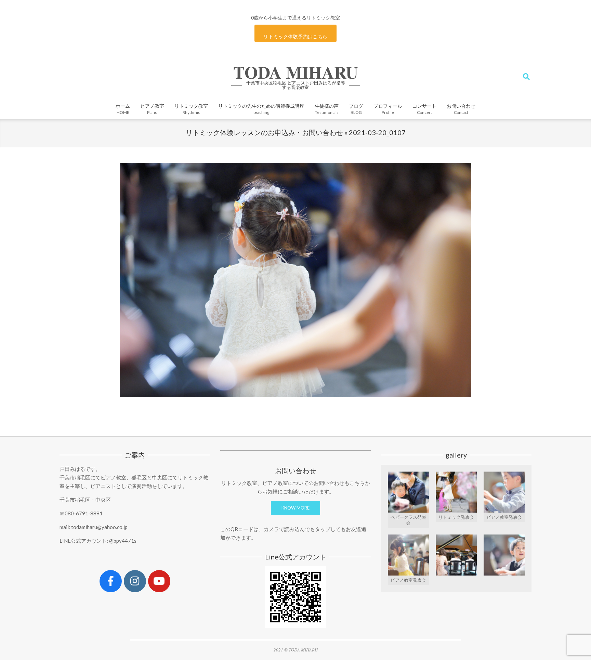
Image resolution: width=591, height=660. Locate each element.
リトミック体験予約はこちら (295, 36)
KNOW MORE (295, 508)
